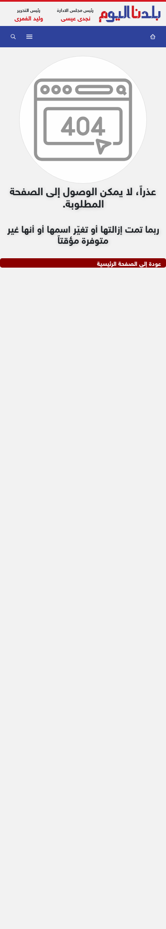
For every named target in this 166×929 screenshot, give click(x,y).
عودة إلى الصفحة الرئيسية (129, 263)
